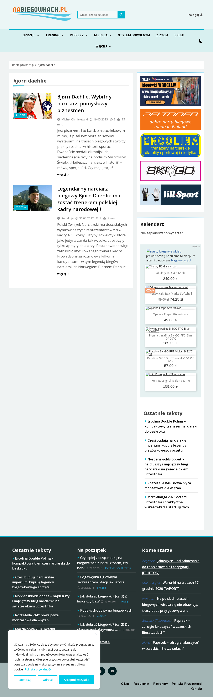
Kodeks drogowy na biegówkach (106, 610)
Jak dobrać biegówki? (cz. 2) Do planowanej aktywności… (103, 627)
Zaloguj (193, 15)
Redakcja (67, 218)
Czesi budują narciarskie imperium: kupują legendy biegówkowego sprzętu (165, 445)
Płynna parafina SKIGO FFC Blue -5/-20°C (170, 336)
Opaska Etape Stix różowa (170, 314)
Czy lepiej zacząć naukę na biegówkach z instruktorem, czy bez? (102, 562)
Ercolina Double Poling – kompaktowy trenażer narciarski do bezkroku (171, 426)
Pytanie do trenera (118, 568)
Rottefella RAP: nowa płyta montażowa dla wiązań (168, 485)
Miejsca (101, 35)
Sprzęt (29, 35)
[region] (54, 659)
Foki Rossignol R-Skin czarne (170, 380)
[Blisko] (95, 633)
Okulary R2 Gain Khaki (170, 273)
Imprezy (77, 35)
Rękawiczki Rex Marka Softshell (171, 293)
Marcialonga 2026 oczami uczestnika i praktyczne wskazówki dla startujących (167, 502)
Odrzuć (48, 680)
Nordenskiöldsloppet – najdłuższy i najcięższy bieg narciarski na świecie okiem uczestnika (166, 466)
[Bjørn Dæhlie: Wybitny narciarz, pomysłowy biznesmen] (32, 106)
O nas (125, 684)
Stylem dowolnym (134, 35)
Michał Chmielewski (74, 119)
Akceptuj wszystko (76, 680)
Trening (52, 35)
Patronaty (160, 684)
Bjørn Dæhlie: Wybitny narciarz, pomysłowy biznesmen (84, 103)
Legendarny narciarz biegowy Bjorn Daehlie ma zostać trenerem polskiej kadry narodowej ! (88, 198)
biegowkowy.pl (181, 260)
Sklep (179, 35)
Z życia (162, 35)
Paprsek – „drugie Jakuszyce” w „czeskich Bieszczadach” (166, 626)
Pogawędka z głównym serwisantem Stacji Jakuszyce (100, 579)
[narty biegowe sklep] (164, 251)
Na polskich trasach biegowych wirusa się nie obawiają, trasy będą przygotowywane (170, 604)
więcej (61, 174)
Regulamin (141, 684)
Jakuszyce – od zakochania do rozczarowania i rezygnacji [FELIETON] (170, 567)
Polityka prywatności (38, 669)
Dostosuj (25, 680)
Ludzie (20, 115)
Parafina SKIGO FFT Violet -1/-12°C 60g (170, 359)
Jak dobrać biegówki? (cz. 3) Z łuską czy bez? (102, 599)
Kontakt (196, 689)
